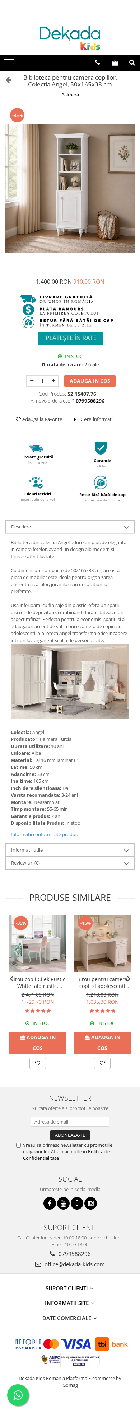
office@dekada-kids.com (74, 1264)
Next (129, 196)
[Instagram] (90, 1203)
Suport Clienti (67, 1288)
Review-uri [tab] (25, 862)
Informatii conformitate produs (44, 834)
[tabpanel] (70, 188)
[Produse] (10, 64)
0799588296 (74, 1253)
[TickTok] (77, 1203)
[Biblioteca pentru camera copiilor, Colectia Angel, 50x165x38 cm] (70, 188)
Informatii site (67, 1302)
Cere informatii (96, 419)
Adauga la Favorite (41, 419)
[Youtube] (63, 1203)
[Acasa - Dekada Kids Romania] (70, 38)
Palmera (70, 94)
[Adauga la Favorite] (37, 1063)
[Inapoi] (5, 79)
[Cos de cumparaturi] (115, 62)
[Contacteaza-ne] (97, 62)
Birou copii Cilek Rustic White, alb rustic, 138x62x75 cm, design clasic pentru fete (37, 982)
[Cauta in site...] (132, 62)
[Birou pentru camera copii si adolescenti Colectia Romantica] (102, 943)
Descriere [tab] (21, 526)
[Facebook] (49, 1203)
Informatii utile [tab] (27, 850)
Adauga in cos (90, 380)
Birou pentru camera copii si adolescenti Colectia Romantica (102, 982)
